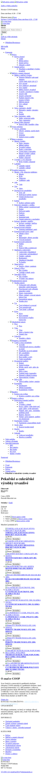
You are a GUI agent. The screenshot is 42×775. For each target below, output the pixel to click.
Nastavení (4, 457)
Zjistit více (4, 700)
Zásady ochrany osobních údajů (16, 723)
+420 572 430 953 (30, 702)
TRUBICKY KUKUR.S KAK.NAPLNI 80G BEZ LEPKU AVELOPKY (22, 656)
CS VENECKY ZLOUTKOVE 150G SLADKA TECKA (19, 593)
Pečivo (7, 469)
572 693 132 (5, 772)
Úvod (7, 465)
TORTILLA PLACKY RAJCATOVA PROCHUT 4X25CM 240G (19, 534)
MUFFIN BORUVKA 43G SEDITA (19, 568)
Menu (3, 48)
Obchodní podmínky (12, 721)
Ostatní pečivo (10, 471)
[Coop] (2, 35)
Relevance (4, 513)
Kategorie (8, 467)
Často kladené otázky (12, 725)
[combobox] (11, 30)
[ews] (14, 17)
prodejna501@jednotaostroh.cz (21, 772)
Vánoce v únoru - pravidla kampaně (18, 728)
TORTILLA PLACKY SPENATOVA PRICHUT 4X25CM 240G (19, 546)
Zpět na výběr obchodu (9, 37)
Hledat (3, 39)
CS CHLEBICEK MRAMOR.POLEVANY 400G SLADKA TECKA (22, 668)
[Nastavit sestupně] (17, 517)
